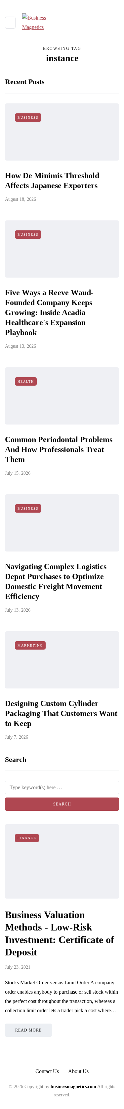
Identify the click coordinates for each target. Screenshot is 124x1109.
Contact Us (47, 1071)
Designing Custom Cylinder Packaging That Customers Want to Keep (61, 713)
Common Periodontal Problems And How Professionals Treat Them (58, 449)
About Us (78, 1071)
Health (26, 381)
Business (28, 117)
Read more (28, 1030)
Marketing (30, 645)
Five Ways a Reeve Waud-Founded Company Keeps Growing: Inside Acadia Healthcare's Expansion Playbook (49, 312)
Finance (27, 838)
